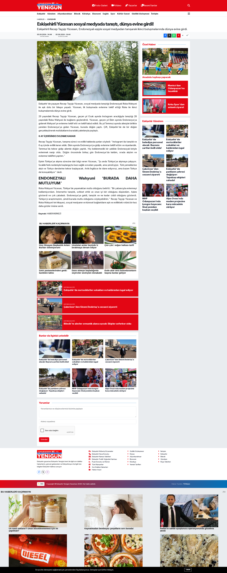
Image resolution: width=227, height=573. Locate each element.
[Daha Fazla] (179, 36)
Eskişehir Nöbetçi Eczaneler (102, 451)
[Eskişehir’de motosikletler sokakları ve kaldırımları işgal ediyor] (87, 349)
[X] (43, 472)
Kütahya (86, 14)
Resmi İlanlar (150, 5)
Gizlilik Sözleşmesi (140, 14)
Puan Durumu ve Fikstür (101, 462)
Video (118, 5)
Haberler (40, 19)
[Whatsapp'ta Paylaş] (174, 36)
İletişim (154, 14)
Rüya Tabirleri (166, 462)
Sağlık (106, 14)
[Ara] (189, 6)
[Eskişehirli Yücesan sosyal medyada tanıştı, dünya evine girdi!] (87, 70)
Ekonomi (96, 14)
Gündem (51, 14)
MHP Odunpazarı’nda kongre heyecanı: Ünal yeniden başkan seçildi (85, 391)
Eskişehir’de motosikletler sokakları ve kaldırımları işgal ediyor (85, 362)
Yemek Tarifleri (135, 464)
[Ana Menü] (189, 13)
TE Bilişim (186, 484)
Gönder (44, 440)
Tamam (188, 569)
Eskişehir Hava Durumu (100, 454)
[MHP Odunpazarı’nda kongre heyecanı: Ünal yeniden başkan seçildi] (87, 378)
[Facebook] (39, 472)
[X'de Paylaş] (169, 36)
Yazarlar (132, 5)
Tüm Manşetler (98, 464)
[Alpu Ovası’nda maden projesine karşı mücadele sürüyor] (120, 378)
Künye (132, 454)
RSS (41, 484)
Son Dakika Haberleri (100, 467)
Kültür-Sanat (123, 14)
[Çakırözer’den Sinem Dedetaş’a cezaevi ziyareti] (120, 349)
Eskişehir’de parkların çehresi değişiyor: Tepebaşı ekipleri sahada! (52, 391)
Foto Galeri (101, 5)
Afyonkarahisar (64, 14)
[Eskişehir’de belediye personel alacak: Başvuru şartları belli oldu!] (54, 349)
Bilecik (77, 14)
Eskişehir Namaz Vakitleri (101, 457)
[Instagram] (47, 472)
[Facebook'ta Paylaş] (165, 36)
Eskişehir (41, 14)
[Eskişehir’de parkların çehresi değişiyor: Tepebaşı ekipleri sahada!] (54, 378)
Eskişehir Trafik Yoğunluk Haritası (104, 459)
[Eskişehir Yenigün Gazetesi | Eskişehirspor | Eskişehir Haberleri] (49, 5)
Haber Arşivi (96, 470)
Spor (113, 14)
